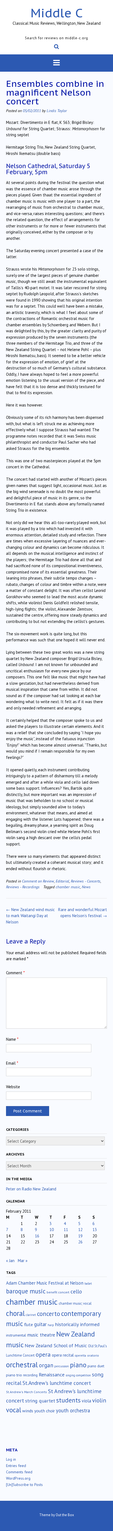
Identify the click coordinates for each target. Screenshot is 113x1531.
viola (86, 1401)
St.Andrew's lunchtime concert (56, 1383)
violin (99, 1400)
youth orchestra (73, 1410)
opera (43, 1354)
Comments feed (19, 1471)
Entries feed (16, 1465)
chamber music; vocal (75, 1303)
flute (28, 1324)
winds (27, 1410)
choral (15, 1313)
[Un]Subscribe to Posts (24, 1484)
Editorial (62, 881)
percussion (61, 1366)
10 (51, 1229)
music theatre (41, 1335)
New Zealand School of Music (56, 1345)
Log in (11, 1459)
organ (46, 1365)
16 (37, 1235)
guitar (40, 1324)
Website (13, 1086)
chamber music (68, 886)
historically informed (77, 1324)
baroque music (26, 1291)
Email (12, 1063)
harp (51, 1325)
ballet (88, 1283)
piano (78, 1364)
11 (66, 1229)
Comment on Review (38, 881)
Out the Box (65, 1515)
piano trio (14, 1375)
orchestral (22, 1364)
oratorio (93, 1355)
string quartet (40, 1401)
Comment (15, 972)
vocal (13, 1409)
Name (12, 1039)
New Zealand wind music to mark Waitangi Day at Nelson (30, 916)
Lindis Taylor (57, 110)
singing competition (78, 1375)
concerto (48, 1314)
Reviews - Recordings (22, 886)
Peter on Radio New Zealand (31, 1189)
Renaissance (51, 1374)
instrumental (16, 1335)
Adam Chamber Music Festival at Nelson (44, 1283)
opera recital (63, 1355)
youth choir (44, 1410)
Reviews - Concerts (85, 881)
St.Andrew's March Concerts (26, 1392)
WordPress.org (18, 1478)
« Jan (10, 1260)
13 (94, 1229)
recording (30, 1375)
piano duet (95, 1365)
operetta (80, 1355)
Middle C (56, 13)
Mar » (22, 1260)
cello (76, 1291)
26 (80, 1242)
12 (80, 1229)
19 (80, 1235)
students (68, 1400)
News (86, 886)
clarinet (31, 1315)
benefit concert (58, 1292)
